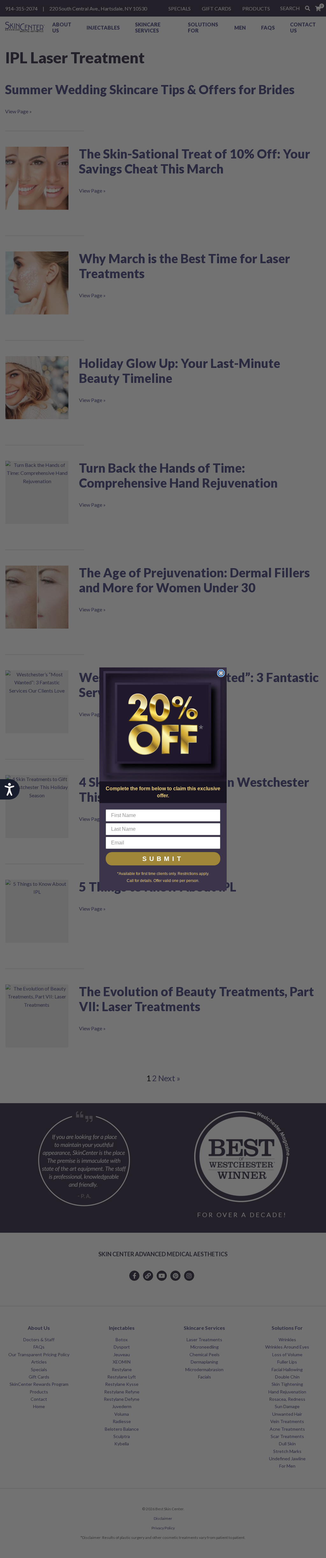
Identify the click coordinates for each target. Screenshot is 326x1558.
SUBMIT (163, 858)
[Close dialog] (221, 673)
